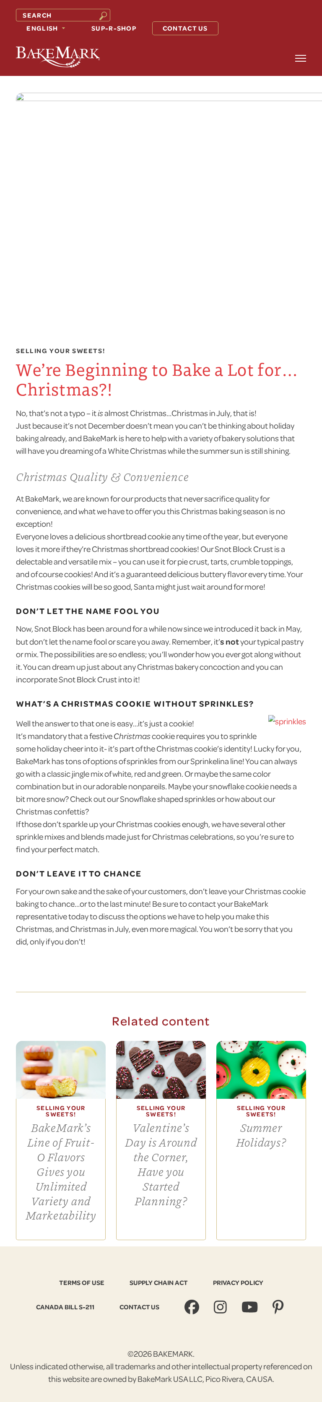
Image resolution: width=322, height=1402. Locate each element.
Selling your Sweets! (60, 351)
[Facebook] (192, 1307)
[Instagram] (221, 1307)
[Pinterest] (279, 1307)
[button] (300, 58)
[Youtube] (251, 1307)
